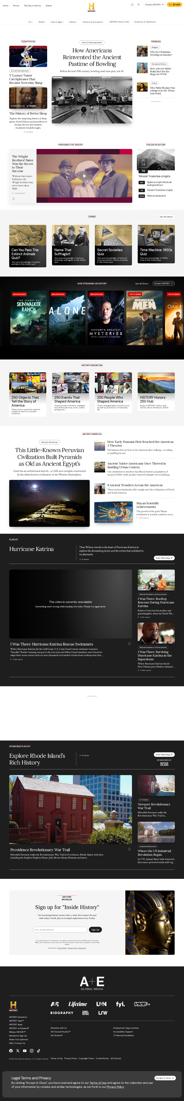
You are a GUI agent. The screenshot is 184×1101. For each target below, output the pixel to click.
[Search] (132, 4)
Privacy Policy (115, 1087)
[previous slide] (3, 318)
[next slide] (180, 318)
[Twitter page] (18, 1050)
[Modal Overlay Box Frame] (92, 922)
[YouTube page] (24, 1050)
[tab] (31, 21)
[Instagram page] (31, 1050)
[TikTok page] (38, 1050)
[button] (12, 840)
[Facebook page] (11, 1050)
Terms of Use (98, 1083)
